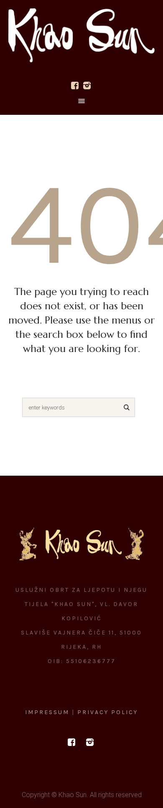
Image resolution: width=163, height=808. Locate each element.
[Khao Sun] (81, 35)
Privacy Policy (107, 712)
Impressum (48, 712)
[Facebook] (75, 85)
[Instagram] (87, 85)
